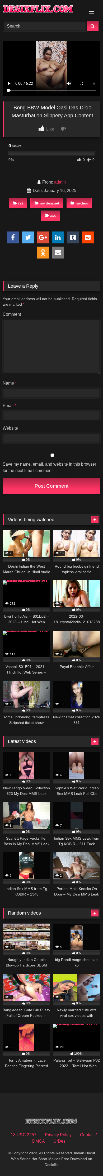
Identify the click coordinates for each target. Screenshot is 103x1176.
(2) (20, 203)
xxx (53, 215)
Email (9, 405)
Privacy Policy (58, 1135)
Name (10, 383)
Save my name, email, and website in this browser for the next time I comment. (49, 467)
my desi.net (49, 203)
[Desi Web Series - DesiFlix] (42, 9)
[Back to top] (86, 1160)
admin (60, 182)
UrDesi (60, 1141)
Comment (12, 314)
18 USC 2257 (23, 1135)
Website (10, 428)
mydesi (82, 203)
